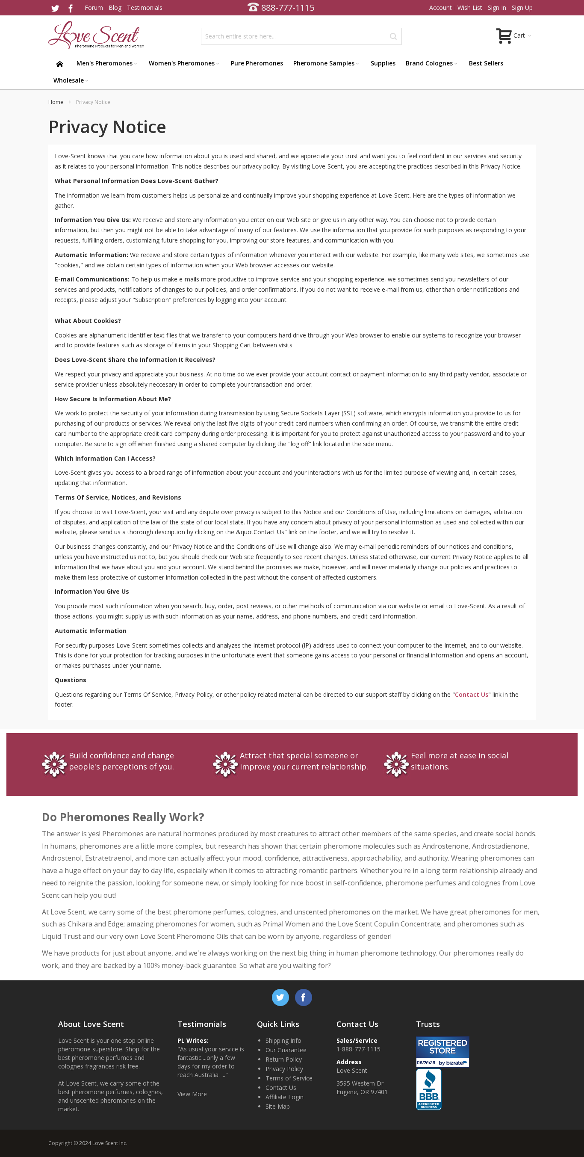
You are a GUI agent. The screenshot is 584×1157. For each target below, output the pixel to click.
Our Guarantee (286, 1050)
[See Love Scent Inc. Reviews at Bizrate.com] (442, 1052)
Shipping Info (283, 1040)
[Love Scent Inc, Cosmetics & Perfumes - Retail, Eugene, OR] (441, 1072)
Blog (115, 7)
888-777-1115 (287, 7)
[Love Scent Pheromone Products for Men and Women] (97, 35)
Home (56, 102)
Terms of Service (289, 1078)
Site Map (277, 1106)
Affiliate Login (284, 1097)
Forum (94, 7)
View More (192, 1094)
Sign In (497, 7)
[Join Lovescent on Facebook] (70, 7)
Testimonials (144, 7)
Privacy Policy (284, 1069)
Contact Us (471, 694)
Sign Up (522, 7)
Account (440, 7)
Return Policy (283, 1059)
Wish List (469, 7)
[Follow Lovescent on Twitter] (56, 7)
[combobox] (301, 36)
